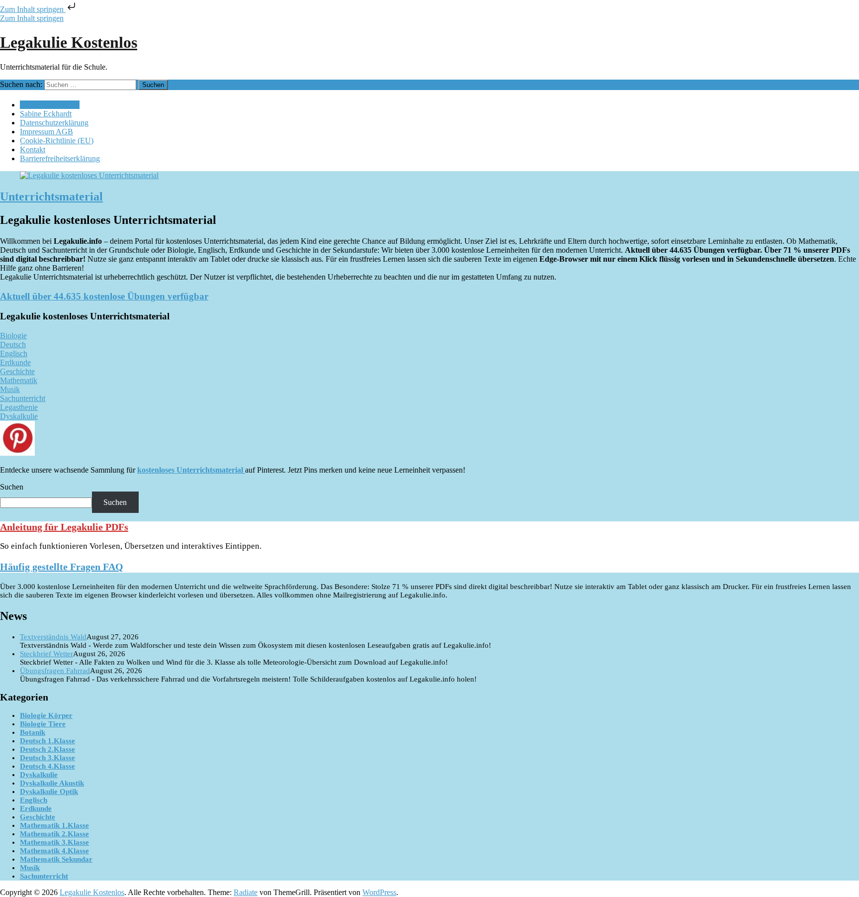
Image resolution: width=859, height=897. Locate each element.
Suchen (11, 487)
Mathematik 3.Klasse (54, 842)
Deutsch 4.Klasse (47, 766)
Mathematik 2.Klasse (54, 834)
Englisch (33, 800)
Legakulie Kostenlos (68, 42)
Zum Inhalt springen (33, 9)
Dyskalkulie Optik (49, 792)
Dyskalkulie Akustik (52, 783)
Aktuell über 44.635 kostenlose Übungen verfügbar (104, 296)
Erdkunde (36, 808)
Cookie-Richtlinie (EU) (56, 140)
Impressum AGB (46, 131)
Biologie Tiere (43, 724)
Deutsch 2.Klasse (47, 749)
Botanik (32, 732)
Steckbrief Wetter (46, 654)
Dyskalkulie (39, 775)
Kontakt (32, 149)
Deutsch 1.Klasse (47, 741)
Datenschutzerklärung (54, 122)
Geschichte (37, 817)
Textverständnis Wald (53, 637)
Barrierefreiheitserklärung (60, 158)
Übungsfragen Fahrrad (55, 671)
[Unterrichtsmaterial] (89, 175)
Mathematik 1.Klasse (54, 825)
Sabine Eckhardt (46, 113)
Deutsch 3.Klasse (47, 758)
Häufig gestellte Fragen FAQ (61, 566)
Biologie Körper (46, 715)
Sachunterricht (44, 876)
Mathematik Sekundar (56, 859)
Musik (30, 868)
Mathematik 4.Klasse (54, 851)
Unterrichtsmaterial (50, 104)
